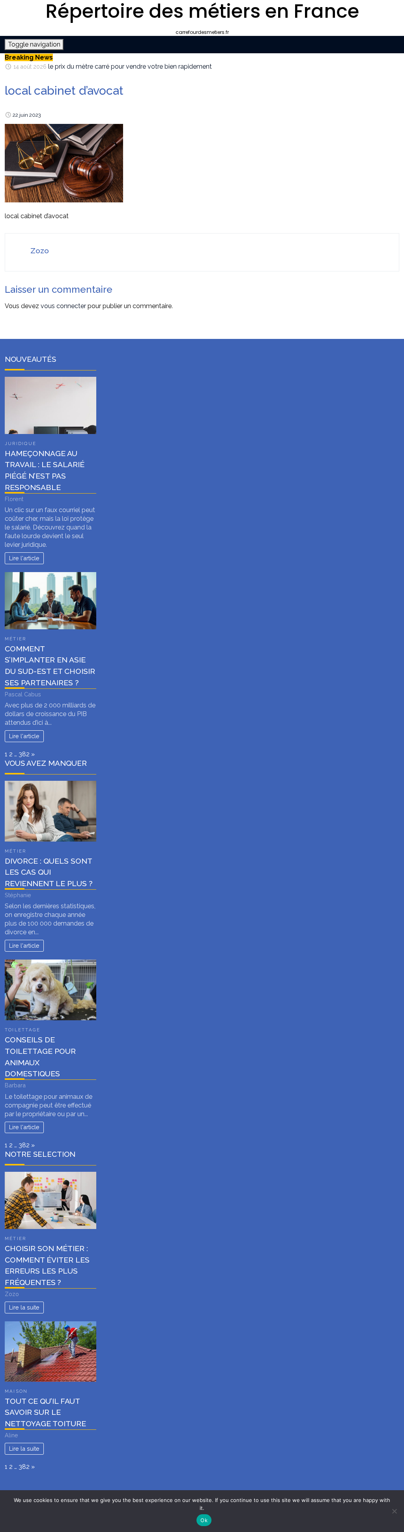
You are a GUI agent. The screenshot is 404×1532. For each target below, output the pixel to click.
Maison (16, 1391)
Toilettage (22, 1030)
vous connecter (63, 306)
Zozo (39, 250)
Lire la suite (24, 1307)
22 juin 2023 (27, 115)
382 (24, 754)
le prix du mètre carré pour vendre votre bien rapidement (130, 66)
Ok (204, 1520)
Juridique (20, 443)
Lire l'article (24, 558)
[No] (394, 1511)
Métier (15, 639)
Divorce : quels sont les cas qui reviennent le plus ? (48, 872)
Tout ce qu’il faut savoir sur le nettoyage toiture (45, 1412)
